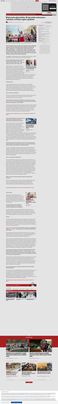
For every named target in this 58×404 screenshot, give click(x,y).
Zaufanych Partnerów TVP (31, 399)
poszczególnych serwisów (21, 396)
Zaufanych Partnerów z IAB (21, 399)
